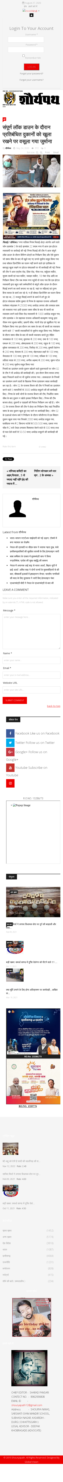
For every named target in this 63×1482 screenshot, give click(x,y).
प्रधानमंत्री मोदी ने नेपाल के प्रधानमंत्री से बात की (32, 583)
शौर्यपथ (8, 148)
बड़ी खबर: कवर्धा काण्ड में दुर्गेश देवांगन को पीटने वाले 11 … (31, 962)
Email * (7, 668)
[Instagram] (10, 783)
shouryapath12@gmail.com (26, 1405)
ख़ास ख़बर (9, 924)
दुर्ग (4, 119)
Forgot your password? (31, 73)
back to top (53, 706)
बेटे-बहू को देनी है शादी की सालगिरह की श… (21, 1161)
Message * (9, 610)
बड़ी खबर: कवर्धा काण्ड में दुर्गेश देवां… (19, 1203)
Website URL (10, 682)
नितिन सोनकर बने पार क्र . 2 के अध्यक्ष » (45, 473)
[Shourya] (31, 1317)
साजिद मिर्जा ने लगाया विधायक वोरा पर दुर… (21, 1174)
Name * (7, 653)
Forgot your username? (31, 79)
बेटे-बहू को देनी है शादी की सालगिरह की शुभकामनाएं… (31, 905)
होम (25, 6)
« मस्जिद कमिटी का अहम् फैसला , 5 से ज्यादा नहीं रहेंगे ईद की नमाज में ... (17, 477)
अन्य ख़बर (13, 892)
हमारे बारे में (33, 6)
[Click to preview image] (31, 170)
